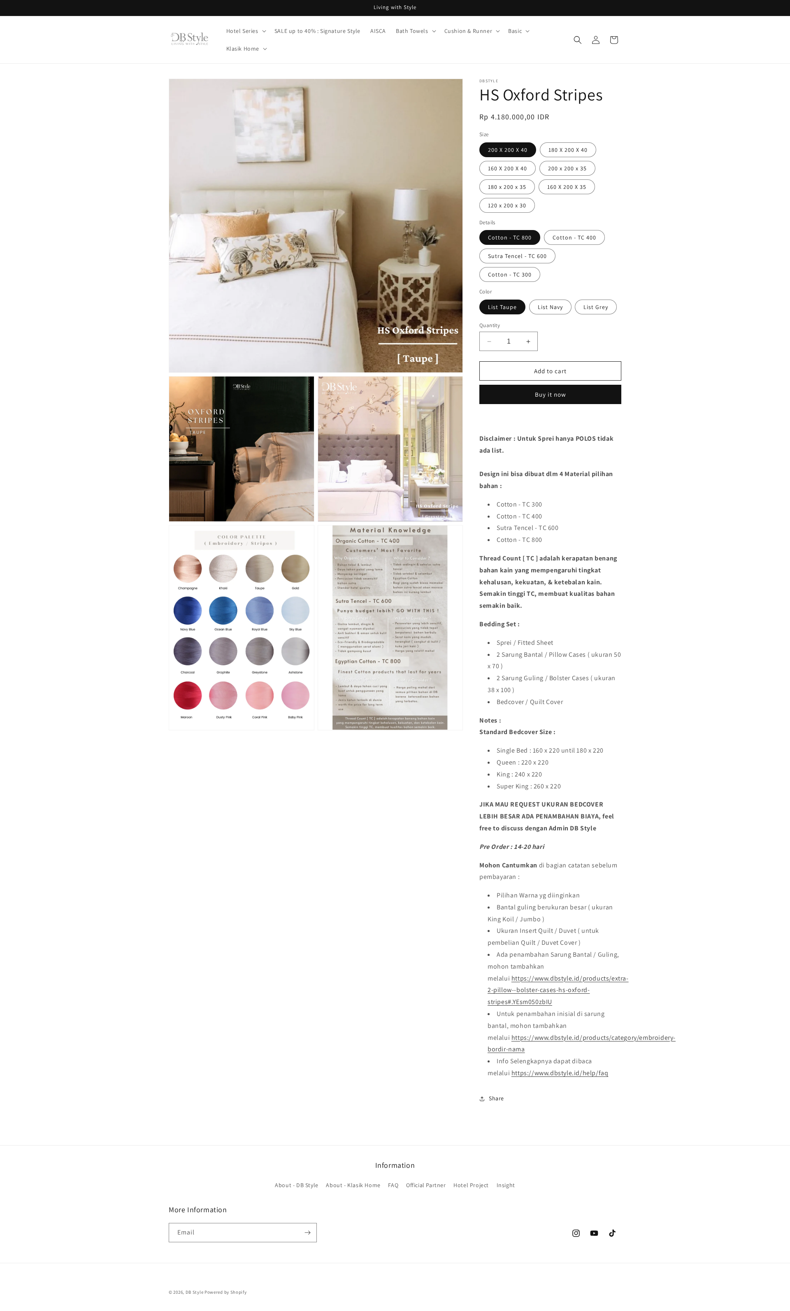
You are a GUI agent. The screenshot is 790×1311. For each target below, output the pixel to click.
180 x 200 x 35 (507, 187)
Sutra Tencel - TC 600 (517, 256)
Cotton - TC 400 (574, 237)
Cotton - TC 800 (510, 237)
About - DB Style (296, 1185)
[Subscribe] (307, 1232)
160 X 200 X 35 (566, 187)
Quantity (489, 325)
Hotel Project (471, 1185)
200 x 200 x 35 (567, 168)
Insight (506, 1185)
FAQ (393, 1185)
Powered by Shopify (225, 1292)
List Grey (595, 307)
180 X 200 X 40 (568, 149)
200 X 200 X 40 (507, 149)
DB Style (195, 1292)
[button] (245, 31)
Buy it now (550, 394)
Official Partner (426, 1185)
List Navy (550, 307)
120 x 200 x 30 (507, 205)
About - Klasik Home (353, 1185)
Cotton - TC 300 (510, 274)
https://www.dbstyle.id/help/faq (560, 1073)
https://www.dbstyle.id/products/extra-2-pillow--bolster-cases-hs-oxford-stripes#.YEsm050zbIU (558, 990)
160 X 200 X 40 (507, 168)
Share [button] (496, 1098)
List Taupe (502, 307)
